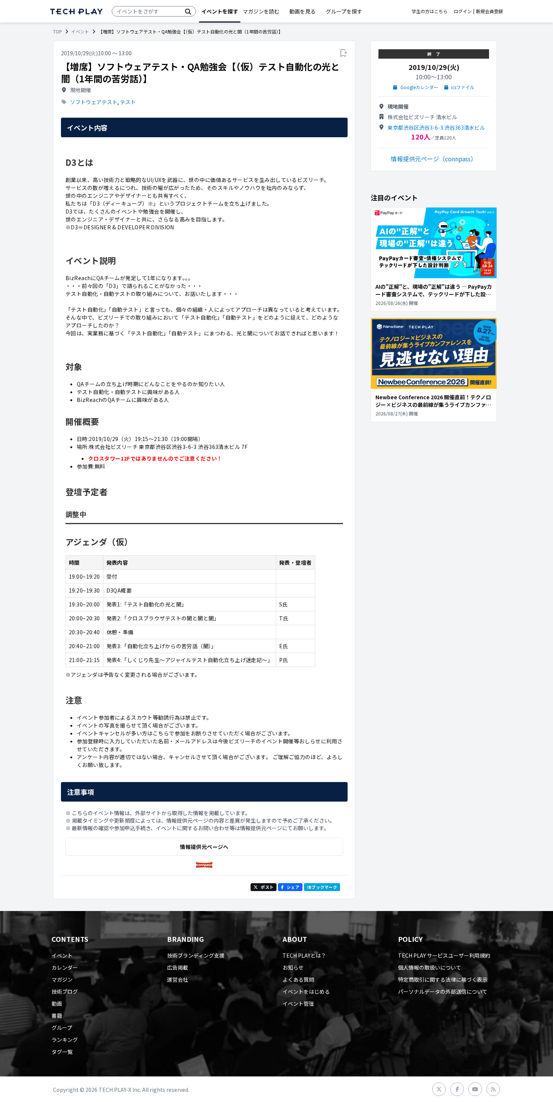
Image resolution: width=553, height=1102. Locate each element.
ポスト (267, 887)
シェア (293, 887)
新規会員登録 (489, 11)
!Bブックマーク (322, 887)
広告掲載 (177, 967)
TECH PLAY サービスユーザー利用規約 (444, 955)
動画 (57, 1003)
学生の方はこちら (430, 11)
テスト (128, 102)
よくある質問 (298, 979)
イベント (80, 32)
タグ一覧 (62, 1051)
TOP (57, 32)
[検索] (188, 11)
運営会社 (177, 979)
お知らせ (293, 967)
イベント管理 (298, 1003)
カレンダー (65, 967)
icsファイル (462, 87)
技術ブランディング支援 (196, 955)
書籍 (57, 1015)
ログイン (463, 11)
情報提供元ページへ (204, 846)
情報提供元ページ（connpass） (434, 158)
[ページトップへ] (76, 11)
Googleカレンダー (419, 87)
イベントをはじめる (306, 991)
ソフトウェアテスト (93, 102)
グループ (62, 1027)
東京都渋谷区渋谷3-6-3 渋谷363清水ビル (436, 127)
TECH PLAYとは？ (304, 955)
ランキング (65, 1039)
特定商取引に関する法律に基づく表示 (443, 979)
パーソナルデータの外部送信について (443, 991)
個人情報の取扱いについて (429, 967)
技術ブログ (65, 991)
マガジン (62, 979)
